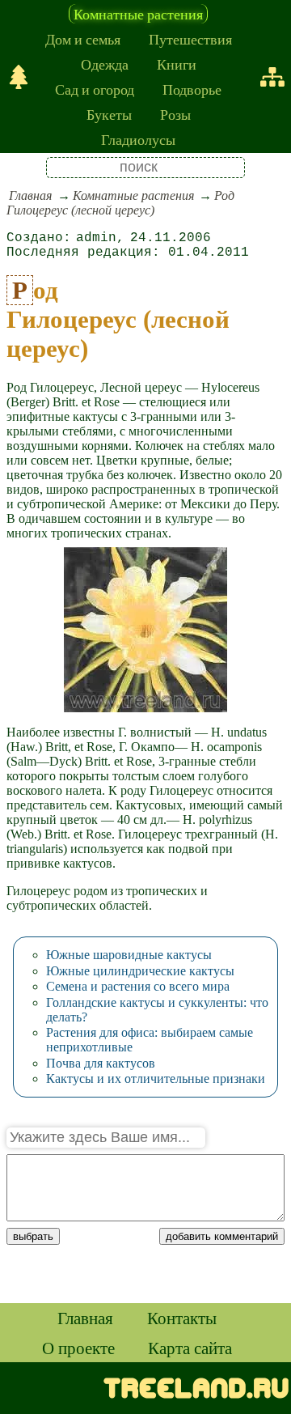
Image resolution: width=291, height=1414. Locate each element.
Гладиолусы (138, 139)
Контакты (182, 1317)
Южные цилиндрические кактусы (140, 971)
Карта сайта (190, 1347)
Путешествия (190, 39)
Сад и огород (94, 89)
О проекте (78, 1347)
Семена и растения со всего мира (138, 986)
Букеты (109, 114)
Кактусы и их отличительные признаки (155, 1078)
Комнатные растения (138, 13)
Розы (175, 114)
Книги (176, 64)
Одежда (105, 64)
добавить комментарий (222, 1236)
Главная (30, 195)
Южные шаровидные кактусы (129, 955)
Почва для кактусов (100, 1063)
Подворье (191, 89)
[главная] (18, 77)
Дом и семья (82, 39)
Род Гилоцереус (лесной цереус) (120, 203)
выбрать (33, 1236)
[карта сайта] (272, 77)
